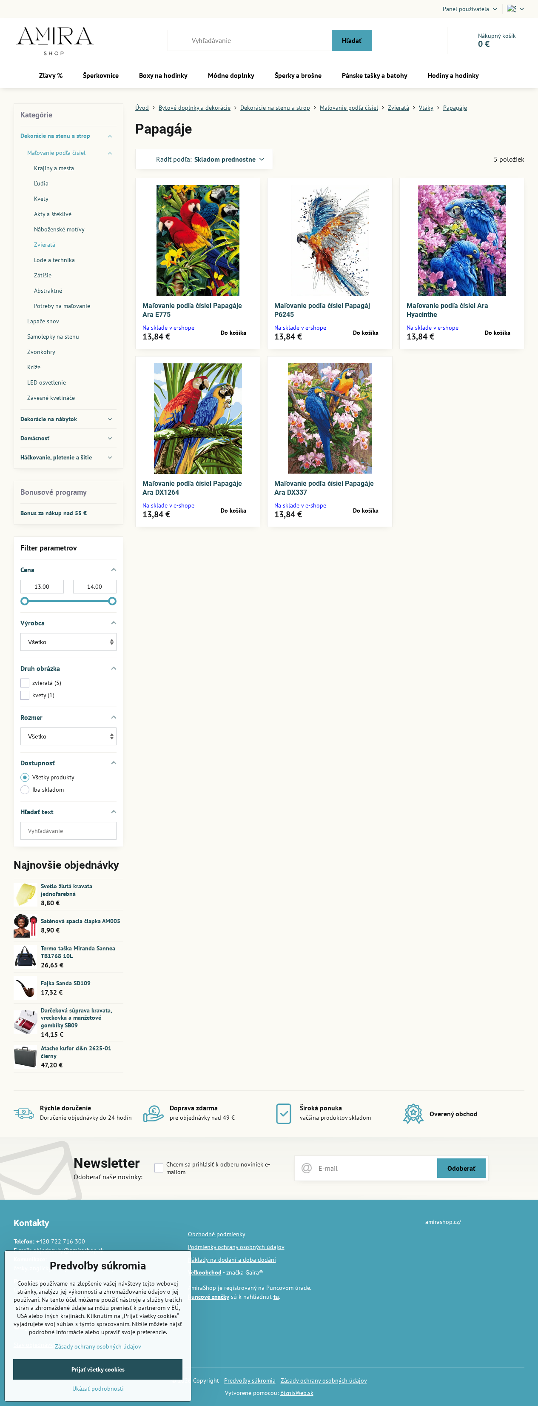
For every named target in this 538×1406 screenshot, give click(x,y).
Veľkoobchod (205, 1272)
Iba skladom (48, 789)
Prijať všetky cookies (98, 1369)
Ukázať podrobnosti (98, 1388)
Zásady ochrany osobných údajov (324, 1380)
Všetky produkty (53, 777)
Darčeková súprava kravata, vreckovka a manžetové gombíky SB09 (76, 1018)
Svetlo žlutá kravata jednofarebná (66, 890)
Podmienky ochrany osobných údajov (236, 1247)
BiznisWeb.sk (296, 1393)
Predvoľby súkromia (250, 1380)
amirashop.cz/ (443, 1222)
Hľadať (352, 40)
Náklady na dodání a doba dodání (232, 1259)
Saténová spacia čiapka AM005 (80, 921)
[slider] (24, 601)
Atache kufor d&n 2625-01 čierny (76, 1052)
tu (276, 1296)
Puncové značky (208, 1296)
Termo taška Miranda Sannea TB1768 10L (78, 952)
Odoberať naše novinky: (108, 1176)
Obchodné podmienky (216, 1234)
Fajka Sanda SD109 (66, 983)
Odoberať (461, 1168)
